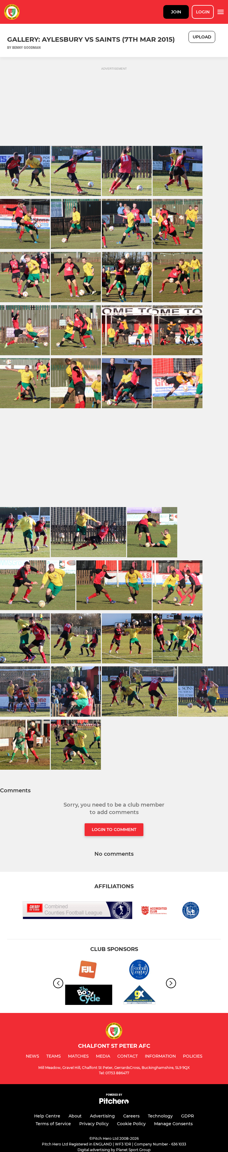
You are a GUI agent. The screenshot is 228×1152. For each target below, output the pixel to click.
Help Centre (47, 1116)
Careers (131, 1116)
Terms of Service (53, 1123)
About (75, 1116)
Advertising (102, 1116)
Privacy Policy (94, 1123)
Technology (160, 1116)
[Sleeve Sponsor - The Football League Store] (139, 970)
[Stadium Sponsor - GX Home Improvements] (139, 996)
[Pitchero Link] (114, 1102)
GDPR (187, 1116)
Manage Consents (173, 1123)
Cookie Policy (131, 1123)
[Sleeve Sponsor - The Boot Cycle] (89, 996)
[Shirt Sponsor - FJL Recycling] (89, 970)
